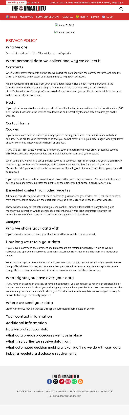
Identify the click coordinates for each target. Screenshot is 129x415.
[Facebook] (49, 382)
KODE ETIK (107, 391)
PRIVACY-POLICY (45, 391)
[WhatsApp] (74, 382)
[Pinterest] (61, 382)
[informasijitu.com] (28, 8)
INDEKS (62, 391)
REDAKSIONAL (25, 391)
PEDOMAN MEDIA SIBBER (83, 391)
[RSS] (80, 382)
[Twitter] (55, 382)
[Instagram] (68, 382)
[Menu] (8, 9)
